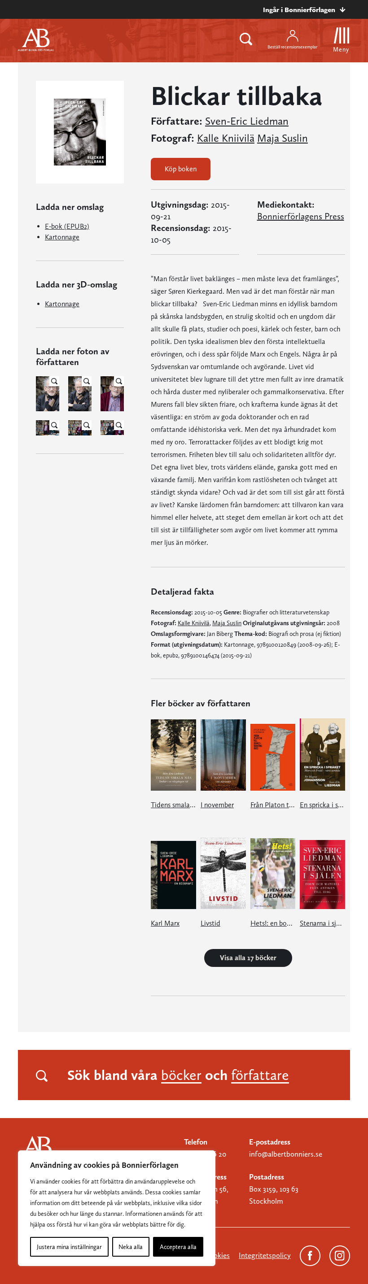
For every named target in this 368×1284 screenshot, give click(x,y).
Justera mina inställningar (69, 1246)
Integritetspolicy (265, 1255)
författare (260, 1075)
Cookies (217, 1255)
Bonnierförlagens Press (300, 216)
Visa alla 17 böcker (248, 957)
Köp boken (181, 169)
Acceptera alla (178, 1246)
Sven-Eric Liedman (247, 121)
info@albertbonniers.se (285, 1153)
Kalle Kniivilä (225, 138)
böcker (181, 1075)
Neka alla (130, 1246)
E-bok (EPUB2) (67, 226)
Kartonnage (62, 237)
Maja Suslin (282, 138)
